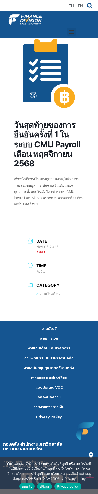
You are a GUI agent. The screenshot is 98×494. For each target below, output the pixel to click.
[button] (71, 32)
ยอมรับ (27, 486)
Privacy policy (68, 486)
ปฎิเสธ (44, 486)
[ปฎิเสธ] (90, 475)
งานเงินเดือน (50, 294)
